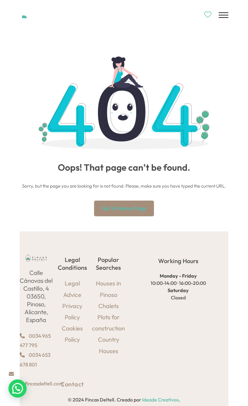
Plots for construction (108, 322)
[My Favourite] (207, 15)
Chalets (108, 306)
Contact (72, 384)
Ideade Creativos (160, 400)
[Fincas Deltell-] (38, 15)
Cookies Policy (72, 333)
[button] (17, 388)
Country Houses (108, 345)
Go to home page (124, 208)
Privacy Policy (72, 311)
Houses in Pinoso (108, 288)
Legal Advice (72, 288)
